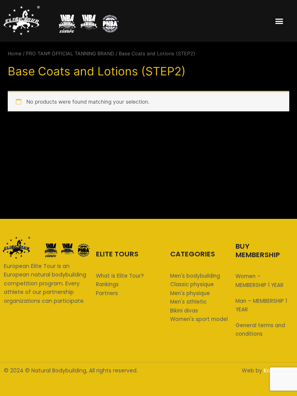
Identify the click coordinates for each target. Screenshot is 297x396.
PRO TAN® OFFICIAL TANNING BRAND (70, 53)
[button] (279, 20)
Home (14, 53)
